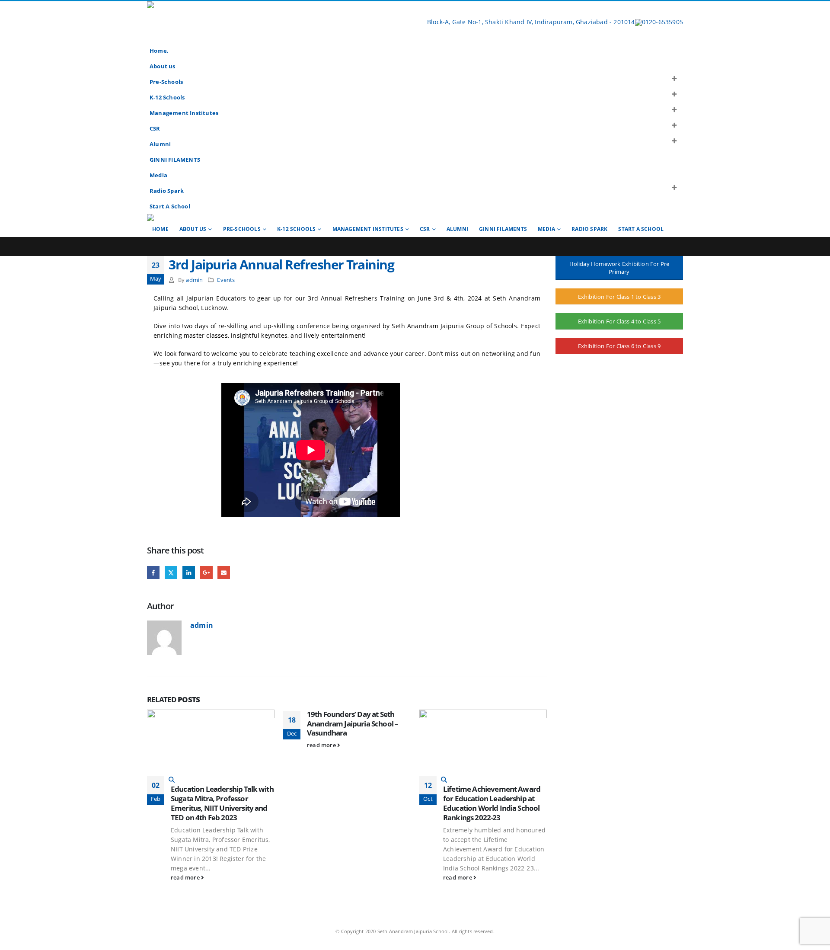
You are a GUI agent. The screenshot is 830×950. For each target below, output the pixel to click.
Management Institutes (184, 113)
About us (163, 66)
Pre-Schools (166, 82)
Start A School (170, 206)
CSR (155, 128)
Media (158, 175)
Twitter (171, 572)
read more (186, 877)
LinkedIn (188, 572)
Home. (159, 50)
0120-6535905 (662, 22)
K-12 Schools (167, 97)
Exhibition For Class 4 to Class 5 (619, 322)
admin (194, 280)
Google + (206, 572)
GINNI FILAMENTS (175, 159)
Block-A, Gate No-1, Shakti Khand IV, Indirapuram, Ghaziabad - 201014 (530, 22)
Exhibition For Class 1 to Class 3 (619, 297)
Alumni (160, 144)
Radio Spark (167, 191)
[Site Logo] (222, 22)
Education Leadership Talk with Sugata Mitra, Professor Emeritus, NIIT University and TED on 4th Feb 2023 (222, 803)
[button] (674, 78)
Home (160, 229)
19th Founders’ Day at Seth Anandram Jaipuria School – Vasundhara (352, 723)
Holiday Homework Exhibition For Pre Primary (619, 268)
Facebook (153, 572)
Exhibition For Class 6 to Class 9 (619, 346)
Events (226, 280)
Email (223, 572)
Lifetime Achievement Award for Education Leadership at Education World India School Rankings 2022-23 (491, 803)
